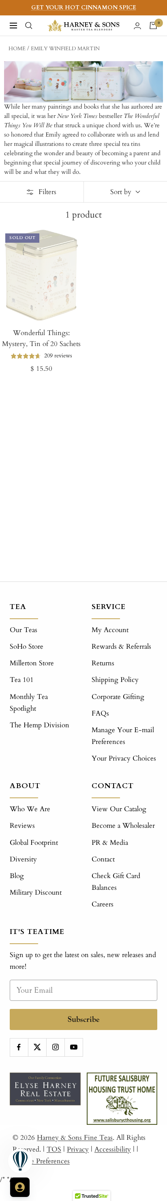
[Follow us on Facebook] (19, 1047)
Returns (103, 663)
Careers (102, 904)
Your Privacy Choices (124, 758)
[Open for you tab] (20, 1187)
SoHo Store (26, 646)
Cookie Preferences (41, 1161)
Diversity (23, 859)
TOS (54, 1149)
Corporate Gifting (118, 696)
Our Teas (23, 630)
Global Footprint (34, 842)
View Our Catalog (119, 809)
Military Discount (36, 892)
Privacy (78, 1149)
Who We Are (30, 809)
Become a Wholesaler (123, 825)
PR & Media (110, 842)
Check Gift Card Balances (116, 881)
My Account (110, 630)
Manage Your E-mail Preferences (123, 735)
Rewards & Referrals (121, 646)
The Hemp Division (39, 725)
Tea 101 (22, 679)
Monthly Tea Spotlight (29, 702)
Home (17, 48)
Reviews (22, 825)
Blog (17, 875)
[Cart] (153, 25)
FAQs (100, 713)
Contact (103, 859)
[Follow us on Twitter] (37, 1047)
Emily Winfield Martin (65, 48)
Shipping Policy (115, 679)
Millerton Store (32, 663)
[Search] (28, 25)
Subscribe (84, 1019)
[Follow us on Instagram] (55, 1047)
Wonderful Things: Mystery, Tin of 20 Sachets (41, 338)
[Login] (137, 25)
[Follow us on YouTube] (73, 1047)
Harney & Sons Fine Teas (75, 1137)
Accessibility (112, 1149)
